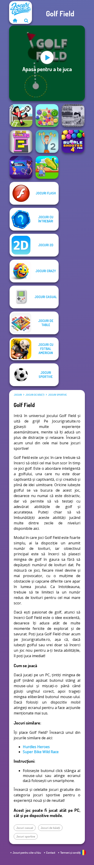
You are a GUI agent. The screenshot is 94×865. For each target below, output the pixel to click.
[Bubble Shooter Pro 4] (73, 141)
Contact (50, 852)
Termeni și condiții (70, 852)
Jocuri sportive (57, 394)
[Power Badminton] (21, 167)
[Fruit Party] (47, 115)
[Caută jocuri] (26, 20)
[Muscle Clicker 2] (47, 141)
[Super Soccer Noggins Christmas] (73, 115)
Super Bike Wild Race (41, 751)
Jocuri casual (24, 828)
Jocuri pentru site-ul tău (27, 852)
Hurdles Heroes (36, 746)
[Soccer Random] (21, 115)
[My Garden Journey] (47, 167)
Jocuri (18, 394)
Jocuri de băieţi (34, 394)
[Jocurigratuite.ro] (15, 20)
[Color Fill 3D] (21, 141)
